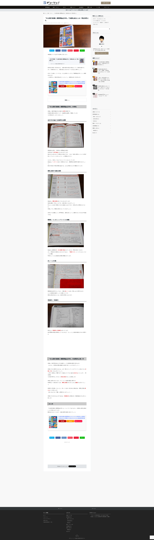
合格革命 (106, 22)
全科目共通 (96, 118)
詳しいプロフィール (101, 53)
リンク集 (98, 7)
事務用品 (95, 130)
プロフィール (106, 7)
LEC (94, 18)
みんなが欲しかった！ (101, 18)
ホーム (44, 515)
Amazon (70, 86)
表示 (68, 100)
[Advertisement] (67, 345)
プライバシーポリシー (47, 518)
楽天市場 (62, 86)
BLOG (64, 7)
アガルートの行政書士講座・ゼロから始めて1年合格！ (100, 515)
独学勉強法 (47, 7)
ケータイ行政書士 (96, 20)
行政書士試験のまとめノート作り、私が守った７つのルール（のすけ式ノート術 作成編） (104, 88)
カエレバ (63, 84)
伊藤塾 (101, 22)
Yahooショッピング (78, 86)
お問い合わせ (106, 2)
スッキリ (103, 20)
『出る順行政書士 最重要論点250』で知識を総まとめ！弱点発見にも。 (104, 63)
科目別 (95, 121)
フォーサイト (95, 22)
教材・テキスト (56, 7)
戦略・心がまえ (97, 116)
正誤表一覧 (95, 24)
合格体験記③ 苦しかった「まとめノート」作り (103, 95)
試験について (72, 7)
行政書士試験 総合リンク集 (47, 522)
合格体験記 (81, 7)
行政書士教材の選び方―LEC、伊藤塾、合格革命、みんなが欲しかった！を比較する (104, 71)
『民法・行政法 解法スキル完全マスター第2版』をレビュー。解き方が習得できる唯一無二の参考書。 (104, 79)
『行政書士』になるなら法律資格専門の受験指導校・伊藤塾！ (100, 516)
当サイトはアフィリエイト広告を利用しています (77, 10)
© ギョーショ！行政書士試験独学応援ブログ (77, 538)
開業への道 (89, 7)
